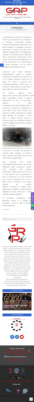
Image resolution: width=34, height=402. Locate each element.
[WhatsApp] (32, 205)
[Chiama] (32, 208)
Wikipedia (7, 209)
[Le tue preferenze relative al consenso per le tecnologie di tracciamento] (31, 399)
